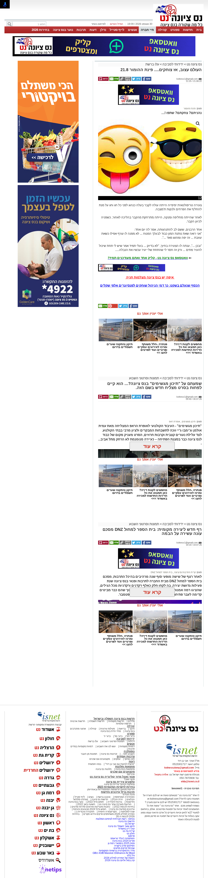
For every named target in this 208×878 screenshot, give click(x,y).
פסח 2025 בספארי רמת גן (121, 843)
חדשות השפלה (96, 721)
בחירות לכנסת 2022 (124, 806)
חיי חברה (147, 29)
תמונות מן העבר (89, 753)
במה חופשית (94, 764)
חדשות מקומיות (116, 721)
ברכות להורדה (115, 801)
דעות (93, 29)
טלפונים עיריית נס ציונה (120, 781)
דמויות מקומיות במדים (81, 746)
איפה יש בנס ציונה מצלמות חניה (149, 277)
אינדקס (131, 774)
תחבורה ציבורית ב (85, 811)
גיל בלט (131, 855)
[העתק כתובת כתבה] (125, 80)
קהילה (162, 29)
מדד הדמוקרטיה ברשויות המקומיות (117, 850)
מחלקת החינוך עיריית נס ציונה (119, 784)
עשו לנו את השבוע (106, 746)
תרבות (81, 29)
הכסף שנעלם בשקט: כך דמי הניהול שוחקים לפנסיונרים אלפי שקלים (150, 285)
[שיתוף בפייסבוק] (146, 80)
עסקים (117, 759)
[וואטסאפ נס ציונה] (131, 267)
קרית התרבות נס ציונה (185, 572)
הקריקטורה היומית (107, 811)
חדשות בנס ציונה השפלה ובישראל (114, 718)
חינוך (132, 728)
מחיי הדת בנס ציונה (111, 731)
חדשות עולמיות (123, 723)
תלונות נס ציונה (104, 769)
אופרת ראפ (174, 421)
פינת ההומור (190, 108)
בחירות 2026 (40, 29)
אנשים (132, 29)
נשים (91, 797)
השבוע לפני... (128, 753)
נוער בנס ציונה (63, 29)
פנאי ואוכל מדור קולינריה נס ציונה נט (112, 776)
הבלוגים (131, 799)
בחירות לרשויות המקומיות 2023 (116, 786)
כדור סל (118, 736)
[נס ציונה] (178, 26)
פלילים (131, 721)
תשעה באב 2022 (86, 804)
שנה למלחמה (127, 811)
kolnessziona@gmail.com (179, 767)
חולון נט (130, 833)
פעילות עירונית (107, 728)
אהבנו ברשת (104, 797)
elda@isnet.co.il (190, 781)
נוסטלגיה (129, 751)
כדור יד (107, 736)
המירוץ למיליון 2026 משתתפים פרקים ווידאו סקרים (109, 814)
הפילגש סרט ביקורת (124, 845)
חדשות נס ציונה (99, 799)
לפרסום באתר (98, 24)
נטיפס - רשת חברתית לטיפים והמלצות (115, 818)
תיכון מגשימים (188, 421)
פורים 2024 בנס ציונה (123, 840)
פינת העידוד (128, 794)
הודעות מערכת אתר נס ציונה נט (114, 804)
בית (199, 29)
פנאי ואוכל (129, 779)
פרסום (131, 836)
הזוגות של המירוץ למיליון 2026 (119, 857)
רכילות (131, 741)
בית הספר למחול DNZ (161, 572)
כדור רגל (130, 736)
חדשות (188, 29)
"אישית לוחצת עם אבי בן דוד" (120, 764)
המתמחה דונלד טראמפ (122, 838)
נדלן (103, 29)
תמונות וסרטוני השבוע (144, 378)
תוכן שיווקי (129, 759)
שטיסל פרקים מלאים (124, 848)
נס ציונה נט (194, 64)
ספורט (174, 29)
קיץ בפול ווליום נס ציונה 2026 (120, 860)
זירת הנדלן (117, 799)
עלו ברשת (152, 64)
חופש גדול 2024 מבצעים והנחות (89, 809)
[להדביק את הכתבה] (113, 307)
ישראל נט (129, 823)
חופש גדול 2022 (95, 801)
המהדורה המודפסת (124, 797)
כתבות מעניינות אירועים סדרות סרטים (90, 806)
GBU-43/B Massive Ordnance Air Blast (114, 853)
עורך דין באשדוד (126, 828)
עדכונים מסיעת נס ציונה (122, 809)
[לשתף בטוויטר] (136, 80)
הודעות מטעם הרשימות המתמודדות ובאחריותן (111, 789)
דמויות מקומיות (127, 746)
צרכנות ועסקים (126, 756)
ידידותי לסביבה (172, 64)
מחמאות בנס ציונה (125, 769)
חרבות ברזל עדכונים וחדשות (118, 791)
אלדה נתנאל (161, 774)
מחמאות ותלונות (125, 766)
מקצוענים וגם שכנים (99, 759)
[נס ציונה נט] (176, 735)
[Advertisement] (148, 412)
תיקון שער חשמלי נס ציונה (121, 826)
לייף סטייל (117, 29)
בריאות (122, 728)
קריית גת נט (129, 831)
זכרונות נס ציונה (109, 753)
